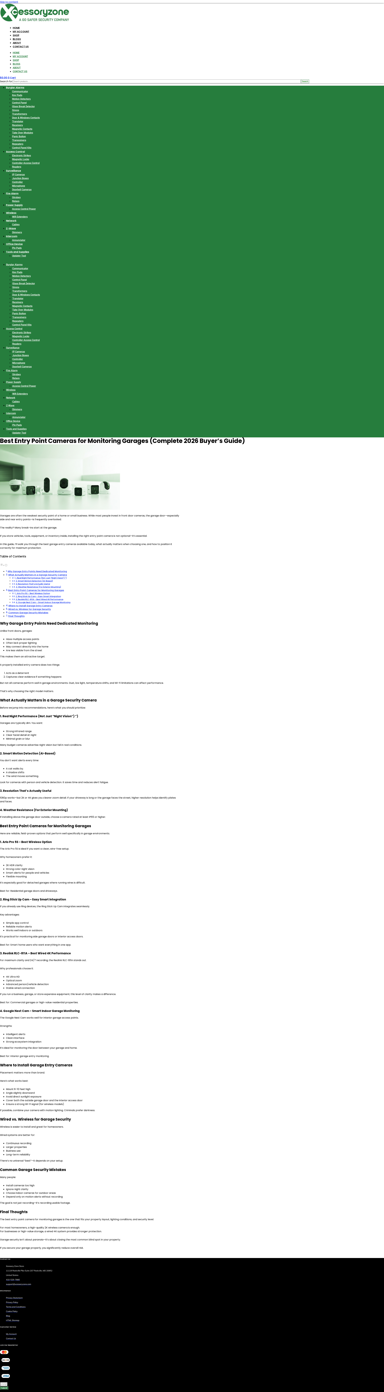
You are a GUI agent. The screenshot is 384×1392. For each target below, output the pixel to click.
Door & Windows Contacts (26, 117)
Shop (16, 35)
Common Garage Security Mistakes (28, 612)
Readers (16, 166)
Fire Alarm (12, 193)
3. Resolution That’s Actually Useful (33, 583)
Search (305, 81)
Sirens (15, 110)
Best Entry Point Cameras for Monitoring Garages (36, 590)
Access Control (15, 151)
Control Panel (19, 102)
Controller (17, 182)
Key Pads (17, 95)
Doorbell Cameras (22, 189)
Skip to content (9, 2)
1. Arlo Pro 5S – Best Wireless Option (32, 593)
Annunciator (18, 240)
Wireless (11, 213)
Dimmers (17, 232)
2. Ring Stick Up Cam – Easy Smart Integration (38, 596)
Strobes (16, 197)
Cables (16, 224)
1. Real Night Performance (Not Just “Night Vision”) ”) (41, 577)
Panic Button (19, 136)
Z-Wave (11, 228)
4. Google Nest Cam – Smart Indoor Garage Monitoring (43, 602)
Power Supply (14, 205)
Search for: (6, 81)
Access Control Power (24, 209)
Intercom (11, 236)
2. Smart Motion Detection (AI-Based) (34, 580)
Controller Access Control (26, 163)
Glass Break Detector (23, 106)
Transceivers (19, 140)
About (17, 43)
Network (11, 220)
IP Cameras (18, 174)
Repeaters (17, 144)
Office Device (14, 244)
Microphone (18, 185)
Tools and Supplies (17, 252)
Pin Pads (17, 248)
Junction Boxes (20, 178)
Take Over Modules (22, 132)
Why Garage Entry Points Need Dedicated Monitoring (37, 571)
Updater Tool (19, 255)
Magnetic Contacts (22, 129)
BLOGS (17, 39)
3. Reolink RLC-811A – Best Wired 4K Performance (39, 599)
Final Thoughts (16, 616)
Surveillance (13, 170)
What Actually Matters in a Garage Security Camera (37, 574)
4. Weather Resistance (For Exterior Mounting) (38, 586)
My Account (21, 31)
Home (16, 28)
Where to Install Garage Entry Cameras (30, 605)
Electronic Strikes (21, 155)
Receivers (17, 125)
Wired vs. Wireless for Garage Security (29, 609)
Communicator (20, 91)
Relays (15, 201)
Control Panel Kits (21, 147)
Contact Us (21, 46)
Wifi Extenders (20, 216)
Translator (17, 121)
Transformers (19, 114)
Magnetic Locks (20, 159)
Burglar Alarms (15, 87)
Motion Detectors (21, 99)
